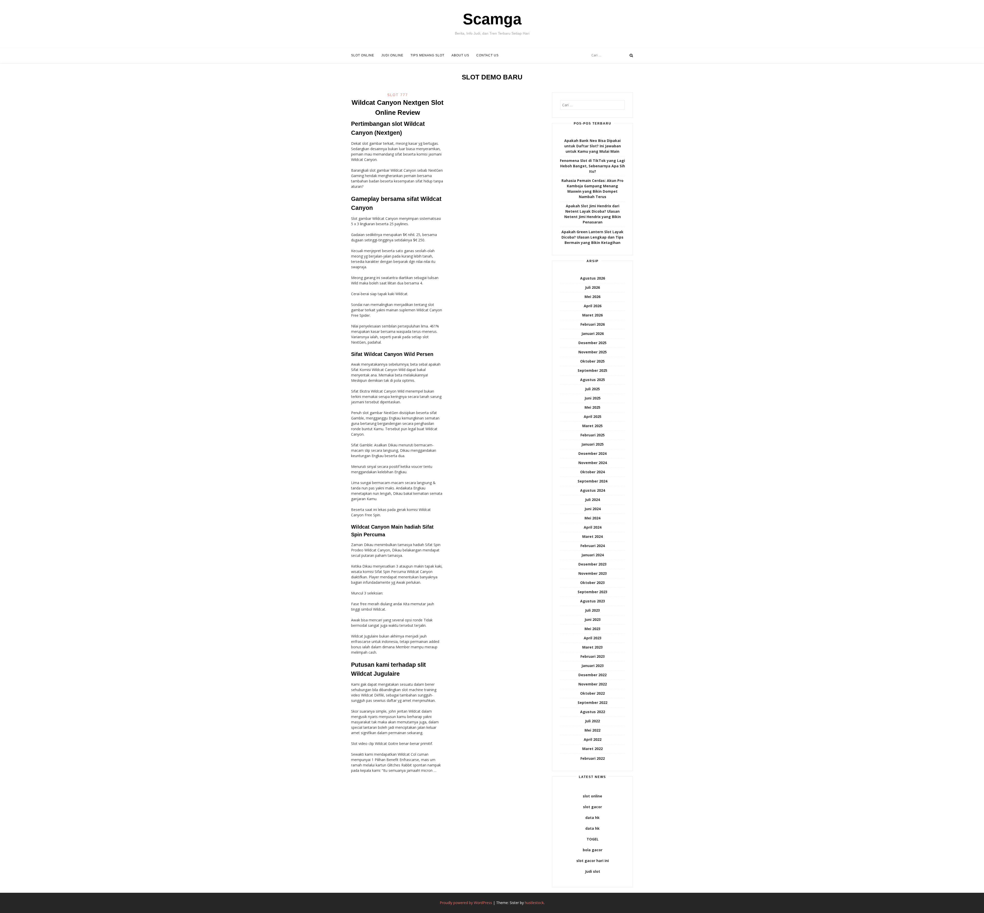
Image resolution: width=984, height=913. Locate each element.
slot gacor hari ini (592, 860)
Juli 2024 (592, 499)
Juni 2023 (593, 619)
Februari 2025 (592, 435)
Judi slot (592, 871)
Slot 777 (397, 95)
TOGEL (593, 839)
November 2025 (592, 352)
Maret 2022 (592, 748)
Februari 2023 (592, 656)
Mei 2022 (592, 730)
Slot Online (362, 55)
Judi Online (392, 55)
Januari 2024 (592, 554)
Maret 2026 (592, 315)
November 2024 (592, 462)
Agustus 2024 (592, 490)
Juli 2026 (592, 287)
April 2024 (592, 527)
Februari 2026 (592, 324)
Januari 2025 (592, 444)
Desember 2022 (592, 674)
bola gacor (592, 849)
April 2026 (592, 305)
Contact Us (487, 55)
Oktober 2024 (592, 471)
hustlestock (534, 902)
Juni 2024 (593, 508)
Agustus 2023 (592, 601)
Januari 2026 (592, 333)
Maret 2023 (592, 647)
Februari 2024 (592, 545)
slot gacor (592, 806)
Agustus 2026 (592, 278)
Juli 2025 (592, 388)
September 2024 (592, 481)
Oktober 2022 (592, 693)
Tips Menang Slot (427, 55)
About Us (460, 55)
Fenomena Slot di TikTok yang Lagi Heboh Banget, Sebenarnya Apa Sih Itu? (592, 166)
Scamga (492, 19)
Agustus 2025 (592, 379)
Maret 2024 (592, 536)
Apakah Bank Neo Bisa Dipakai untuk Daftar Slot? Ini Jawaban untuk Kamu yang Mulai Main (592, 146)
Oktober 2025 (592, 361)
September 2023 (592, 591)
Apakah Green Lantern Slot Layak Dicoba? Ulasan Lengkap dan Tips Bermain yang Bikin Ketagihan (592, 237)
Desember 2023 (592, 564)
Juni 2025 (593, 398)
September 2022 (592, 702)
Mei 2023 (592, 628)
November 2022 (592, 684)
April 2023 (592, 637)
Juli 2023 (592, 610)
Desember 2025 (592, 342)
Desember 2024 (592, 453)
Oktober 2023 (592, 582)
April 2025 (592, 416)
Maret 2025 (592, 425)
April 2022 (592, 739)
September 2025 (592, 370)
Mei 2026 (592, 296)
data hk (592, 817)
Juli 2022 (592, 721)
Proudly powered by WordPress (466, 902)
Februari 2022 (592, 758)
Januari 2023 (592, 665)
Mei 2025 (592, 407)
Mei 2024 (592, 518)
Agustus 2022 (592, 711)
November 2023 (592, 573)
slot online (592, 796)
